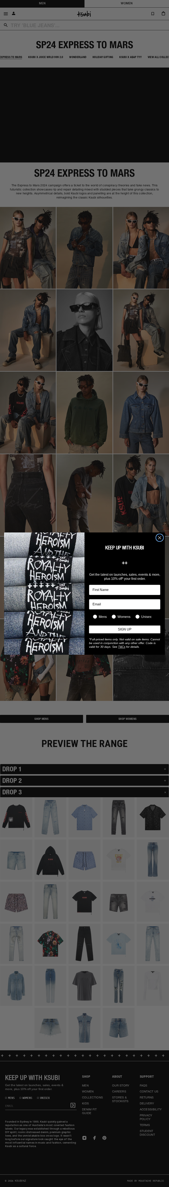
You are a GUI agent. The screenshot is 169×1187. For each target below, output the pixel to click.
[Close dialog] (159, 537)
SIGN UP (124, 629)
